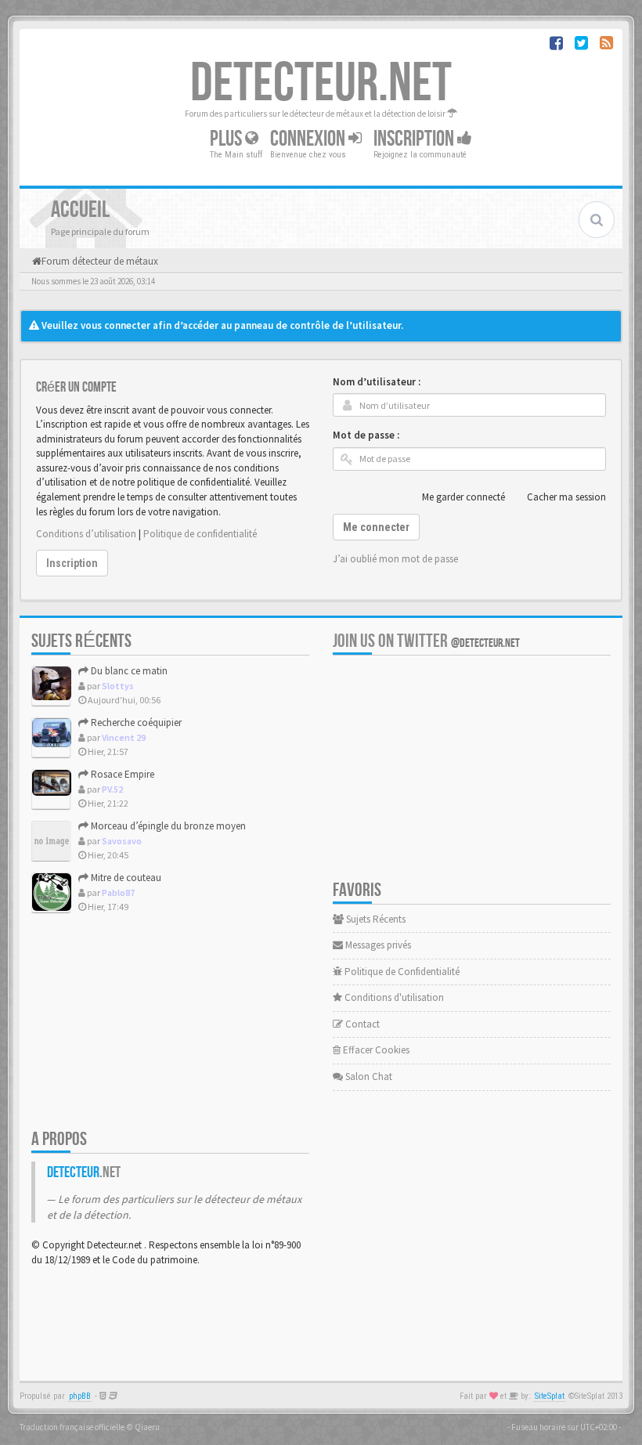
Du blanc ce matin (128, 670)
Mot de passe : (366, 435)
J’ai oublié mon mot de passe (395, 558)
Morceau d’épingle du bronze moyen (167, 826)
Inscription (415, 139)
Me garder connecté (463, 497)
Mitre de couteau (124, 877)
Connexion (309, 139)
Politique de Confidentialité (401, 971)
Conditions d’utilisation (86, 533)
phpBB (80, 1396)
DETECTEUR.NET (321, 83)
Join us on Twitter (426, 641)
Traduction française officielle (72, 1427)
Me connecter (376, 527)
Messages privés (377, 945)
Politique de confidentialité (200, 533)
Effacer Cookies (375, 1050)
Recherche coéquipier (135, 722)
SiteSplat (549, 1396)
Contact (361, 1024)
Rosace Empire (121, 774)
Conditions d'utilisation (393, 997)
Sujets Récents (375, 919)
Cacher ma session (566, 497)
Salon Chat (367, 1076)
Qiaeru (147, 1427)
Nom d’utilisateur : (376, 381)
